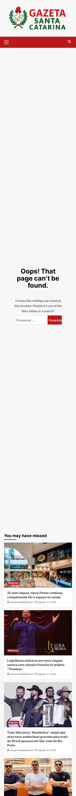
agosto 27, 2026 (47, 602)
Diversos (13, 650)
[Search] (69, 41)
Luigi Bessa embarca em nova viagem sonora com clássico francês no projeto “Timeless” (35, 665)
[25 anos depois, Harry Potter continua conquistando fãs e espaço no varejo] (38, 565)
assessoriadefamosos (22, 602)
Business (13, 582)
